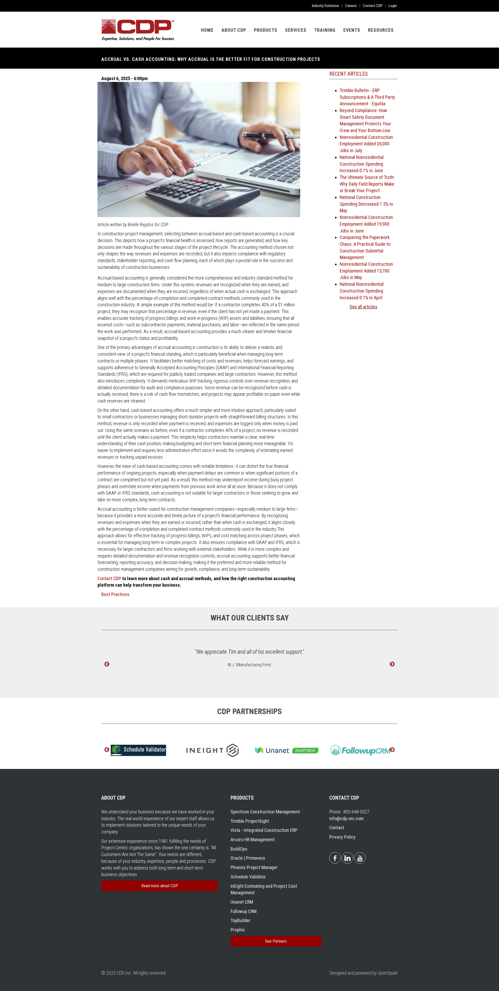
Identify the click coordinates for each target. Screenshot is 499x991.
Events (351, 30)
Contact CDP (373, 5)
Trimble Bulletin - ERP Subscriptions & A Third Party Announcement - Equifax (367, 97)
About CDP (233, 30)
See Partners (276, 941)
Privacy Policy (342, 837)
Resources (381, 30)
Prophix (238, 929)
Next (392, 664)
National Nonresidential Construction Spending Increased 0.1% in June (362, 163)
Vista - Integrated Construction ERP (264, 830)
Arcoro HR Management (253, 839)
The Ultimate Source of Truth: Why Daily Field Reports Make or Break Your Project (367, 183)
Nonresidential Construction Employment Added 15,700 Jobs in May (366, 270)
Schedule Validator (248, 876)
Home (207, 30)
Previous (106, 664)
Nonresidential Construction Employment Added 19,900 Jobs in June (366, 224)
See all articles (363, 306)
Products (265, 30)
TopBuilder (241, 920)
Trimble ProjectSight (250, 821)
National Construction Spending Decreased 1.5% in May (366, 204)
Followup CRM (244, 911)
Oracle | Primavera (248, 858)
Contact (336, 827)
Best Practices (115, 594)
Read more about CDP (159, 885)
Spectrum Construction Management (265, 811)
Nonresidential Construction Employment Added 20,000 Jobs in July (366, 143)
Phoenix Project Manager (254, 867)
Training (325, 30)
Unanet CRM (242, 902)
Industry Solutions (325, 5)
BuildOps (239, 849)
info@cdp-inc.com (346, 818)
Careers (351, 5)
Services (295, 30)
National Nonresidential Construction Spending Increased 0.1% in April (362, 290)
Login (393, 5)
